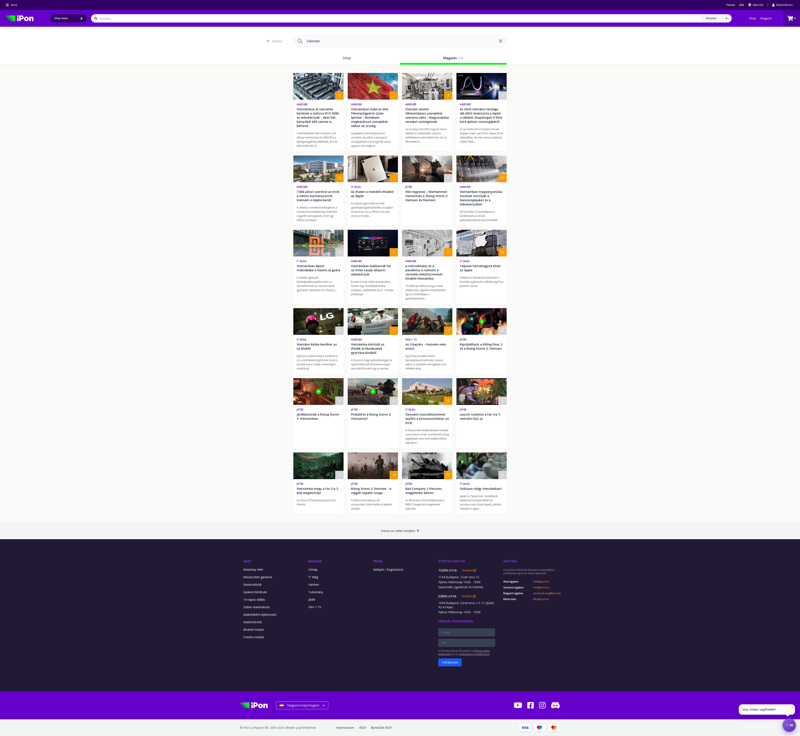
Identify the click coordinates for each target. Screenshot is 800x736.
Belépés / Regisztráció (388, 569)
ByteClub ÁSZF (381, 728)
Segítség (510, 561)
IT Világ (356, 187)
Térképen (468, 570)
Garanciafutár (252, 585)
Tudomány (315, 592)
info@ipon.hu (541, 599)
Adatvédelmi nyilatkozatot (474, 654)
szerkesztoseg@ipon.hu (546, 593)
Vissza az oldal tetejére (398, 531)
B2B (741, 5)
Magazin (766, 18)
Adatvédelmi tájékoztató (259, 615)
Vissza (277, 41)
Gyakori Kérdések (255, 592)
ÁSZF (362, 728)
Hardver (302, 104)
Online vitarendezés (256, 607)
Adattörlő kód (252, 622)
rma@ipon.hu (541, 587)
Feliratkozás (450, 662)
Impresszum (345, 728)
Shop (752, 18)
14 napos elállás (254, 600)
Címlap (313, 569)
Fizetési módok (253, 637)
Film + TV (411, 339)
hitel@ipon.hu (541, 581)
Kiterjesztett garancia (257, 577)
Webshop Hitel (253, 569)
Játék (408, 187)
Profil (378, 561)
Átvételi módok (253, 630)
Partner (730, 5)
